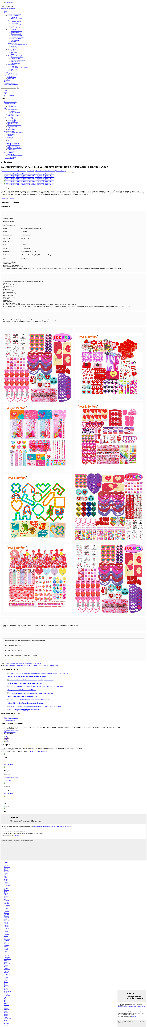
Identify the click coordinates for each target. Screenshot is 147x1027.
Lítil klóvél (14, 47)
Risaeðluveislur (15, 32)
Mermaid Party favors (17, 35)
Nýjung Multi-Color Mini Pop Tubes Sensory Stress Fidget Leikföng (23, 663)
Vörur (5, 12)
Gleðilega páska (15, 23)
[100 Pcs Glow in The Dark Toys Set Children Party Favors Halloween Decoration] (28, 699)
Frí (8, 20)
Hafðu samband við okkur (11, 84)
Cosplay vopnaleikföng (17, 57)
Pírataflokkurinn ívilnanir (17, 37)
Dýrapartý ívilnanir (16, 34)
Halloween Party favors (17, 24)
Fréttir (5, 75)
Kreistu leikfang (15, 69)
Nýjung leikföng (11, 29)
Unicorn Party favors (16, 31)
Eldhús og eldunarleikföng (18, 60)
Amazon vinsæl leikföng (14, 14)
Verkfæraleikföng (15, 63)
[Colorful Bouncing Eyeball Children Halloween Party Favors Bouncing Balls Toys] (30, 680)
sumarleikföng (15, 46)
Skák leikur (14, 52)
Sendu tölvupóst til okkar (7, 198)
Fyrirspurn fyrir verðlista (7, 749)
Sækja (5, 81)
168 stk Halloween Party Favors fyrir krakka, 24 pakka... (27, 677)
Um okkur (7, 72)
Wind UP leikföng (12, 70)
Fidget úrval (14, 66)
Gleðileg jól (14, 26)
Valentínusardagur (16, 21)
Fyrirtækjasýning (12, 74)
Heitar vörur (31, 751)
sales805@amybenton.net (8, 8)
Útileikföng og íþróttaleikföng (19, 44)
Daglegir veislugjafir (12, 15)
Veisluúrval (14, 17)
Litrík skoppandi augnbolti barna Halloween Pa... (25, 683)
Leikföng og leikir (12, 43)
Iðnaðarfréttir (10, 78)
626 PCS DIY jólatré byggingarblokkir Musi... (23, 710)
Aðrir (12, 54)
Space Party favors (16, 38)
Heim (5, 11)
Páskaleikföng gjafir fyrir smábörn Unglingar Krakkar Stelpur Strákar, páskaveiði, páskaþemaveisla (31, 665)
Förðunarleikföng (15, 61)
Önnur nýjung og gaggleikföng (19, 67)
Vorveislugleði (15, 40)
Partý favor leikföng (16, 18)
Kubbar (13, 51)
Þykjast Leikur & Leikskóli (14, 55)
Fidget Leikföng (11, 64)
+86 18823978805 (9, 764)
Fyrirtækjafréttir (11, 77)
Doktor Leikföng (15, 58)
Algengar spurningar (9, 83)
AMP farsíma (43, 751)
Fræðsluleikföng (11, 49)
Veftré (37, 751)
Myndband (7, 80)
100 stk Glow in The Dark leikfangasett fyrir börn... (25, 703)
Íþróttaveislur (14, 41)
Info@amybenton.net (9, 732)
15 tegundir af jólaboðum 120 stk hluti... (21, 690)
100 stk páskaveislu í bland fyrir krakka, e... (22, 696)
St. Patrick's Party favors (17, 28)
